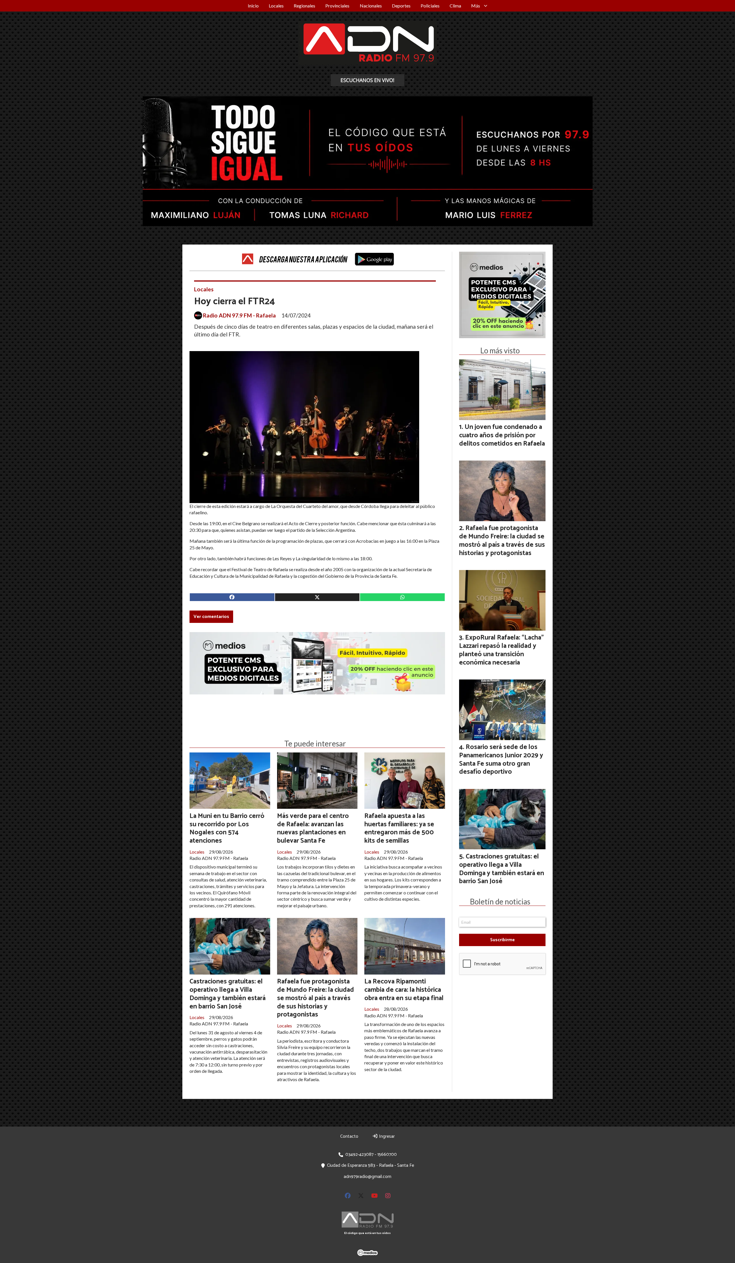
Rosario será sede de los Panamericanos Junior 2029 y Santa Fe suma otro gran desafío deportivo (501, 759)
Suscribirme (502, 940)
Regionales (304, 5)
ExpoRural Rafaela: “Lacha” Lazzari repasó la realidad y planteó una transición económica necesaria (501, 650)
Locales (276, 5)
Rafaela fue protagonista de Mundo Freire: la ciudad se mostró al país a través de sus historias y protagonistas (315, 998)
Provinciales (337, 5)
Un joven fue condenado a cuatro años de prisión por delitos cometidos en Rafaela (502, 435)
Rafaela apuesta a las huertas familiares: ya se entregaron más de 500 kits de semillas (399, 828)
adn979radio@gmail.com (367, 1177)
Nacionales (371, 5)
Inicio (253, 5)
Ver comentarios (211, 617)
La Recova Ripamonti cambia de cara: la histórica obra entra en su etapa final (404, 990)
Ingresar (386, 1136)
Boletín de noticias (500, 901)
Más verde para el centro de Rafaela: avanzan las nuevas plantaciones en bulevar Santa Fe (313, 828)
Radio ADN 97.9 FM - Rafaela (239, 315)
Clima (455, 5)
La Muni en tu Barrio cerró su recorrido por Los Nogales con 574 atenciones (226, 828)
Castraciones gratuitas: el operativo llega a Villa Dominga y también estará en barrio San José (227, 994)
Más (475, 5)
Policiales (430, 5)
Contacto (349, 1136)
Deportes (401, 5)
